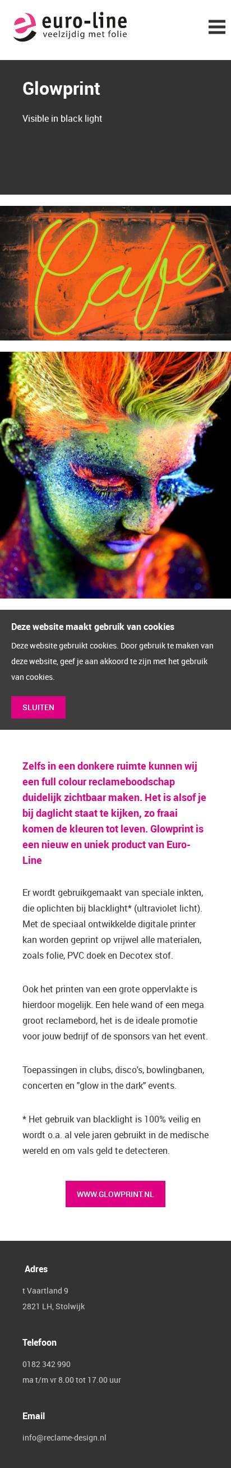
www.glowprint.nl (115, 1194)
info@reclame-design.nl (64, 1437)
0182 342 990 (46, 1364)
